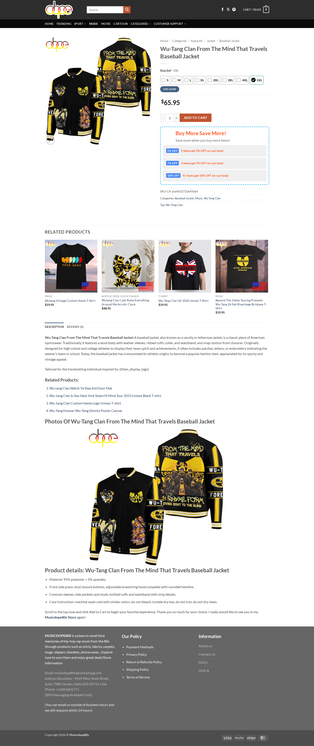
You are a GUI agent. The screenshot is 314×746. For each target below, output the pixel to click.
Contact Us (207, 654)
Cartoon (120, 23)
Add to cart (195, 118)
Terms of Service (138, 677)
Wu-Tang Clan (174, 205)
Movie (105, 23)
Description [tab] (54, 327)
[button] (256, 10)
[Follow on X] (228, 10)
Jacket (211, 41)
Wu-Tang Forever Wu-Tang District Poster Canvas (85, 411)
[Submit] (127, 9)
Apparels (197, 41)
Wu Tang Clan (212, 198)
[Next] (268, 280)
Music (93, 23)
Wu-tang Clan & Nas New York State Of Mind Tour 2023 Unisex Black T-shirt (105, 396)
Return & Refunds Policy (144, 662)
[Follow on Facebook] (222, 10)
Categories (139, 23)
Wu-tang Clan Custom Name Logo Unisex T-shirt (85, 403)
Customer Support (168, 23)
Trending (63, 23)
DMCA (204, 671)
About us (205, 646)
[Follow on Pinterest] (234, 10)
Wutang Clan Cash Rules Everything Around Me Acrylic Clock (125, 302)
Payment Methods (140, 647)
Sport (78, 23)
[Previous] (45, 280)
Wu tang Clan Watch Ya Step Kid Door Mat (80, 388)
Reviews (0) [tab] (75, 327)
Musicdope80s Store (60, 617)
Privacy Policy (136, 654)
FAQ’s (203, 662)
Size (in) (166, 70)
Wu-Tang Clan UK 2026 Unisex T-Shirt (183, 300)
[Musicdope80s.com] (62, 9)
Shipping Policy (137, 669)
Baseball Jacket (229, 41)
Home (49, 23)
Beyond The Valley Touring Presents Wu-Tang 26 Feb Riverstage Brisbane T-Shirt (241, 304)
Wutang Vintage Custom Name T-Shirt (70, 300)
